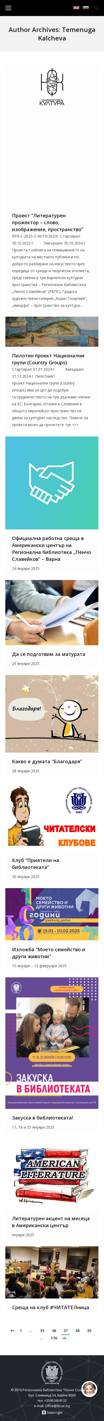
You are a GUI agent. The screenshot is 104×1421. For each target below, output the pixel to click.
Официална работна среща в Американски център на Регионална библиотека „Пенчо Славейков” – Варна (51, 548)
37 (65, 1330)
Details (59, 136)
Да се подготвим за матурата (48, 654)
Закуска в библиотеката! (42, 1117)
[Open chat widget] (89, 1389)
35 (42, 1330)
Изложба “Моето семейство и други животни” (48, 952)
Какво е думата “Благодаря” (47, 761)
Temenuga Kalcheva (67, 33)
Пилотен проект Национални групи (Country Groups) (48, 359)
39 (89, 1330)
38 (77, 1330)
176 (54, 1338)
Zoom (45, 136)
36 (54, 1330)
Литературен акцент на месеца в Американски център (51, 1221)
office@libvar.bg (57, 1406)
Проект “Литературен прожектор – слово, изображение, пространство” (47, 222)
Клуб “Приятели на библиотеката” (35, 863)
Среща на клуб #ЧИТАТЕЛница (50, 1307)
